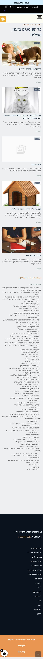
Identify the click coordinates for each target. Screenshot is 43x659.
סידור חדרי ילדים (33, 469)
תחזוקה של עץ (34, 400)
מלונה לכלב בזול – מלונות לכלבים (26, 209)
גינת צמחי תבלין (33, 318)
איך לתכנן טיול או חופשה (30, 352)
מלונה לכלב (36, 164)
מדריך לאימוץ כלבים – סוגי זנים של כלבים (24, 423)
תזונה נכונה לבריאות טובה (30, 444)
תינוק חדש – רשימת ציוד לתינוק (28, 308)
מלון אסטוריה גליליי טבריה (30, 350)
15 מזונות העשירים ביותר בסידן (28, 377)
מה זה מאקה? (34, 407)
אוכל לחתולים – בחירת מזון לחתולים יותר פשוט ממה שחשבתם (22, 117)
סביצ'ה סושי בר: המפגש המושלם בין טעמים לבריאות (20, 299)
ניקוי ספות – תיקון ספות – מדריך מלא (26, 439)
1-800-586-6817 (24, 537)
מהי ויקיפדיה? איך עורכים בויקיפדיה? (26, 306)
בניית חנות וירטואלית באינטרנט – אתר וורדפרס (22, 430)
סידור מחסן (35, 467)
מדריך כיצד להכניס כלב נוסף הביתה (26, 405)
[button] (3, 19)
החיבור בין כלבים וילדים (30, 69)
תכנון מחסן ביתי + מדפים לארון (28, 327)
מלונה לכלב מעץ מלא (31, 302)
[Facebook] (5, 11)
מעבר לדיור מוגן (33, 458)
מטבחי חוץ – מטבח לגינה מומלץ (27, 322)
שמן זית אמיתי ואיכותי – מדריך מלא (27, 391)
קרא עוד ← (38, 82)
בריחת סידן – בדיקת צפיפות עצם (27, 453)
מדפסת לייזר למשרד (32, 361)
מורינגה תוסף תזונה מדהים (29, 389)
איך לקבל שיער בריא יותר (30, 304)
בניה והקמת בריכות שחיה (30, 364)
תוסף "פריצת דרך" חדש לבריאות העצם (25, 455)
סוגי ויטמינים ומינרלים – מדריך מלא (26, 442)
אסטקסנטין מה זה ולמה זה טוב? (27, 412)
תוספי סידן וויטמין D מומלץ (30, 387)
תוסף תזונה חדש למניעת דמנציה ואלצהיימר (24, 368)
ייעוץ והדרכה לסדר (32, 462)
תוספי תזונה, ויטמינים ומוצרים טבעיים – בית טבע (22, 345)
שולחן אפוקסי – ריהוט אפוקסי (28, 341)
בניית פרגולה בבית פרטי (30, 426)
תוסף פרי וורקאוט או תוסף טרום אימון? (25, 334)
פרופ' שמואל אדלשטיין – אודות (28, 380)
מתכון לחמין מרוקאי (32, 359)
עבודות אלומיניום (33, 331)
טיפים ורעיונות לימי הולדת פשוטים (27, 393)
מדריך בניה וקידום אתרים (30, 410)
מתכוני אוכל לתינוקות (31, 311)
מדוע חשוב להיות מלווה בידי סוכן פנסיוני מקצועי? (22, 297)
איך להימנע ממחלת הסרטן (29, 366)
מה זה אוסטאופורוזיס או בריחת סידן (26, 382)
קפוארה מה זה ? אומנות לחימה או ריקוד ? (24, 336)
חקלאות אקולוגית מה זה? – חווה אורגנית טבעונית (22, 338)
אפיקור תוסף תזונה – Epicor (29, 446)
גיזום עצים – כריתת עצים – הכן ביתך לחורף (24, 315)
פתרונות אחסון (34, 465)
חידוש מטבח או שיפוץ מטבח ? (28, 329)
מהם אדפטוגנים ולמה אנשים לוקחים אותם (24, 414)
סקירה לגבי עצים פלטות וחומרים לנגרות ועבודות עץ (21, 320)
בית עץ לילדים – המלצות (30, 437)
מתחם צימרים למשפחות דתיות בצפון (26, 313)
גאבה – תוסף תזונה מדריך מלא (28, 403)
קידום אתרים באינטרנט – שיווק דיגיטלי (25, 428)
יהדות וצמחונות (33, 432)
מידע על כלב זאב (33, 255)
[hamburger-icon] (39, 17)
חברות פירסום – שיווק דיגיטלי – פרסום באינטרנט (22, 343)
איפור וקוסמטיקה (33, 421)
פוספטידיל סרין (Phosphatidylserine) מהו (24, 375)
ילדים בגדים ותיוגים (32, 435)
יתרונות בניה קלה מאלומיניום (29, 325)
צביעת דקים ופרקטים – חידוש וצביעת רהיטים (23, 460)
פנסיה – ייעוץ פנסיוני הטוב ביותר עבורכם (24, 398)
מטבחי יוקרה (34, 347)
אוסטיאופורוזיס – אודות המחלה (28, 384)
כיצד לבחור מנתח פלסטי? (30, 354)
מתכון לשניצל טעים (32, 357)
